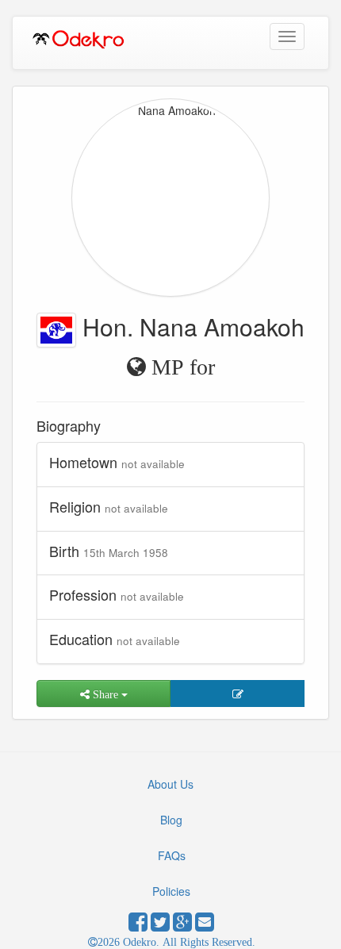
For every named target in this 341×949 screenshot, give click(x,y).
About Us (170, 784)
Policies (171, 891)
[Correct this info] (237, 693)
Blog (171, 820)
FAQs (172, 855)
